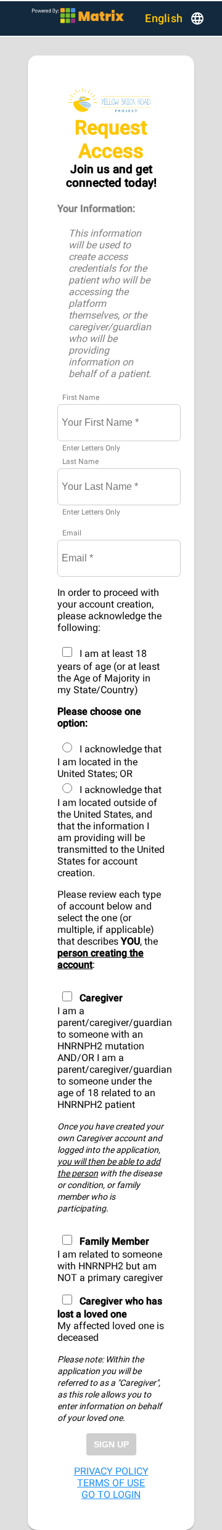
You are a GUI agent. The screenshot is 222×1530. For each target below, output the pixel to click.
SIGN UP (111, 1444)
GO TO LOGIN (111, 1494)
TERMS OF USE (111, 1483)
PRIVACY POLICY (111, 1471)
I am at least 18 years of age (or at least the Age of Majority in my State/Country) (108, 672)
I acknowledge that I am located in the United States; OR (109, 761)
